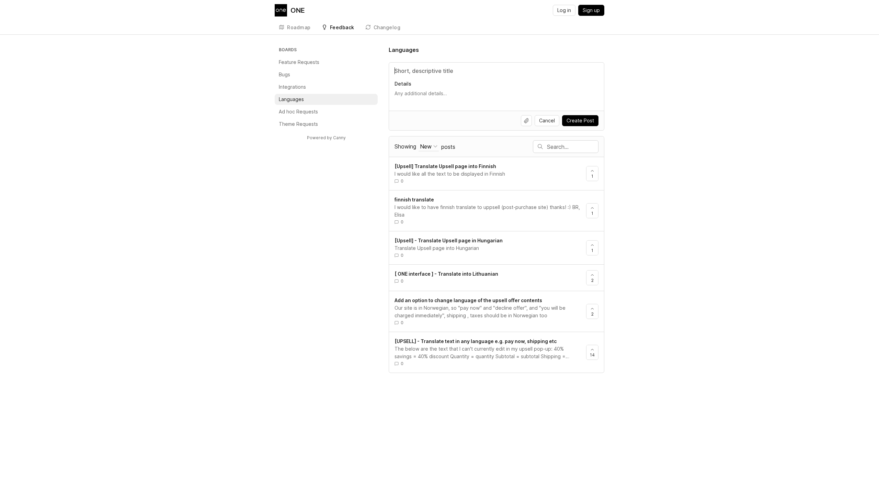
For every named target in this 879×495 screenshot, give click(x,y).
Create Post (580, 120)
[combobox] (429, 146)
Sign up (591, 10)
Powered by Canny (326, 137)
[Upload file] (526, 120)
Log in (564, 10)
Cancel (547, 120)
